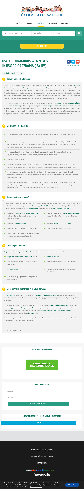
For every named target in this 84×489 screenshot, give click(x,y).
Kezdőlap (19, 23)
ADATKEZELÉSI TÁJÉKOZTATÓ (42, 450)
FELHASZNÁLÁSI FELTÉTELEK (42, 456)
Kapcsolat (65, 23)
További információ (36, 487)
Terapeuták (30, 23)
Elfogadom (72, 485)
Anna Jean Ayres (10, 295)
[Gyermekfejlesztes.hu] (42, 11)
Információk (53, 23)
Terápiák (41, 23)
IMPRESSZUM (42, 463)
